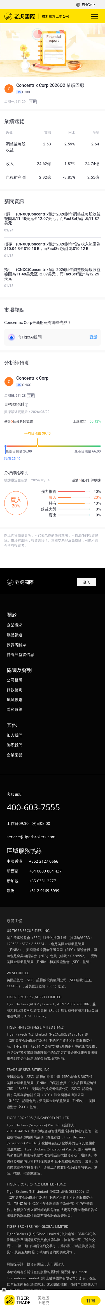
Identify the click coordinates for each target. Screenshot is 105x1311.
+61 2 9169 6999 (44, 890)
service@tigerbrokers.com (31, 836)
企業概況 (14, 625)
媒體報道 (14, 634)
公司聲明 (14, 680)
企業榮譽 (14, 754)
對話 (93, 337)
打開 (91, 1300)
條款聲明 (14, 689)
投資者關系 (16, 644)
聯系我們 (14, 745)
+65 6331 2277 (42, 880)
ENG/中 (88, 4)
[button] (52, 88)
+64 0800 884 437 (45, 871)
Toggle (95, 16)
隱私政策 (14, 709)
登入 (86, 582)
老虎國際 (36, 16)
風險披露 (14, 699)
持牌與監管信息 (20, 654)
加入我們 (14, 735)
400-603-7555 (33, 807)
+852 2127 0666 (43, 861)
